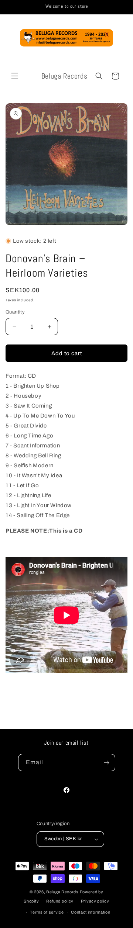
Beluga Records (62, 892)
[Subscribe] (107, 762)
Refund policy (60, 901)
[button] (15, 76)
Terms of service (47, 912)
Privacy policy (95, 901)
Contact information (90, 912)
